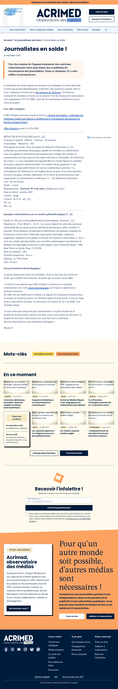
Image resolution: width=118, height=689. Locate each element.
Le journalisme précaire (28, 40)
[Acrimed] (59, 16)
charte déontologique (38, 288)
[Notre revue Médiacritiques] (16, 18)
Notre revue (82, 29)
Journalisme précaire (43, 354)
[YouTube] (19, 649)
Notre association (17, 29)
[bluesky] (32, 649)
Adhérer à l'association (100, 616)
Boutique (96, 29)
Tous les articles (74, 453)
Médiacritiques (56, 650)
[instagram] (25, 649)
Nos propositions (65, 29)
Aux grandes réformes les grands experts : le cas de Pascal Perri (16, 440)
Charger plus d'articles (44, 453)
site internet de (48, 92)
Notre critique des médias (41, 29)
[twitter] (12, 649)
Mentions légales (42, 676)
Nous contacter (79, 654)
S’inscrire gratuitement (59, 507)
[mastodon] (38, 649)
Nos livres (53, 670)
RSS (56, 676)
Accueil (8, 40)
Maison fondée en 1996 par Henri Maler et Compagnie (59, 683)
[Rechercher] (106, 30)
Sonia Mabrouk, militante (16, 428)
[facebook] (6, 649)
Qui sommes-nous (81, 642)
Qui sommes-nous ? (18, 608)
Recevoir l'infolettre (101, 19)
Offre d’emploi (11, 128)
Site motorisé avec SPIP (72, 676)
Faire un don (102, 12)
